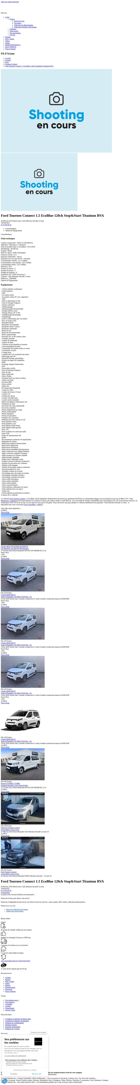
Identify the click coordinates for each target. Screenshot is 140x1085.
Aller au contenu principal (10, 2)
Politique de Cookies (12, 1029)
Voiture (12, 19)
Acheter (8, 60)
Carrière (8, 1006)
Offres (7, 41)
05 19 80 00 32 (6, 225)
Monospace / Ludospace (9, 501)
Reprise (7, 37)
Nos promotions (15, 33)
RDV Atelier (9, 39)
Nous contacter (10, 49)
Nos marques (9, 1002)
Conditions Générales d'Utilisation (17, 1021)
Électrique (8, 989)
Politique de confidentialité (14, 1023)
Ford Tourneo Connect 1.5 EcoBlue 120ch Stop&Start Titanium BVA (29, 66)
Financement (9, 1008)
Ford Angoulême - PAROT (33, 505)
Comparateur (5, 892)
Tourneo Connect (11, 64)
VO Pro (12, 35)
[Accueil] (9, 8)
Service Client (10, 1010)
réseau (7, 43)
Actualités (8, 1004)
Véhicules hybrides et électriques (25, 27)
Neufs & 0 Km (19, 21)
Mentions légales (11, 1025)
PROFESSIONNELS (12, 45)
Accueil (8, 58)
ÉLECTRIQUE (10, 47)
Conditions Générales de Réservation (18, 1019)
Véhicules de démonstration (23, 25)
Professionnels (10, 987)
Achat (7, 17)
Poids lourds (14, 31)
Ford (7, 62)
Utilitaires (13, 29)
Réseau (7, 985)
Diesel (96, 499)
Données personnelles (12, 1027)
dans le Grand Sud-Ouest (15, 961)
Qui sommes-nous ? (12, 1000)
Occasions (17, 23)
